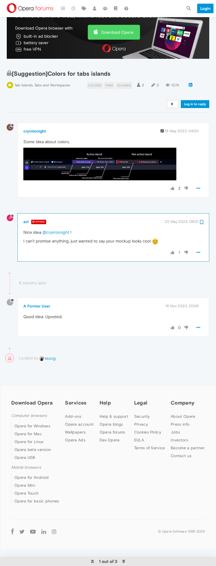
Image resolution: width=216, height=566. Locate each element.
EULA (139, 440)
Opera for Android (31, 477)
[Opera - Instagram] (54, 531)
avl (26, 221)
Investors (179, 440)
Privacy (141, 424)
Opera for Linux (29, 441)
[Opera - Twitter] (22, 531)
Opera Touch (26, 493)
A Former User (36, 306)
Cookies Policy (147, 432)
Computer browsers (29, 415)
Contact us (181, 455)
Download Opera (117, 32)
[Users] (94, 8)
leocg (50, 358)
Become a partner (188, 448)
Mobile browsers (26, 467)
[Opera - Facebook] (12, 531)
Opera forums (112, 432)
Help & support (114, 416)
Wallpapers (75, 432)
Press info (180, 424)
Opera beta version (32, 449)
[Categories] (63, 8)
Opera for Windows (32, 426)
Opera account (79, 424)
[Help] (126, 8)
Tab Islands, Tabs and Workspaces (42, 85)
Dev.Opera (110, 440)
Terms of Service (149, 448)
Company (182, 403)
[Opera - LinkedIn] (44, 531)
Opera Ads (75, 440)
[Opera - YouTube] (33, 531)
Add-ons (73, 416)
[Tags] (84, 8)
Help (105, 403)
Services (75, 403)
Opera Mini (24, 485)
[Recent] (73, 8)
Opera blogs (111, 424)
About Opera (183, 416)
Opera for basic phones (36, 501)
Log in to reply (195, 104)
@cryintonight (55, 232)
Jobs (175, 432)
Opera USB (24, 457)
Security (142, 416)
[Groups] (105, 8)
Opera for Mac (28, 434)
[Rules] (116, 8)
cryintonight (34, 131)
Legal (141, 403)
